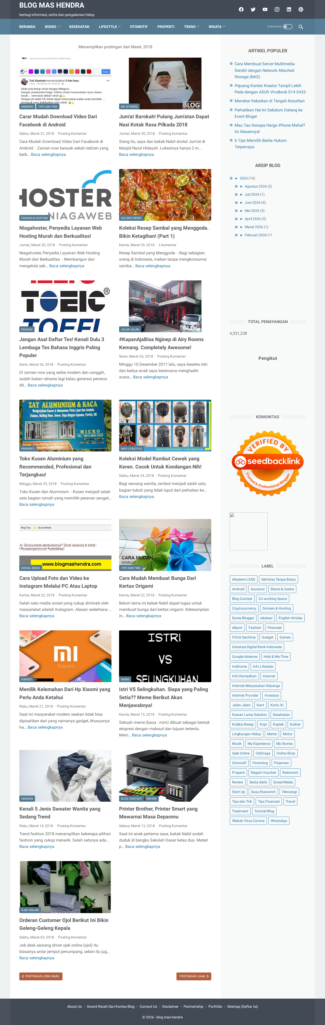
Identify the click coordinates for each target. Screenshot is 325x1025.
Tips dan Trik (47, 106)
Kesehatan (79, 27)
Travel (290, 801)
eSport (237, 628)
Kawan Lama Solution (249, 715)
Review (152, 798)
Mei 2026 (252, 211)
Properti (165, 27)
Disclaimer (170, 1006)
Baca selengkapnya (48, 154)
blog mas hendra (51, 5)
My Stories (129, 106)
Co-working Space (272, 599)
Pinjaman (281, 763)
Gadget (26, 679)
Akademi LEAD (243, 579)
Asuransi (258, 589)
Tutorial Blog (264, 811)
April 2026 (253, 219)
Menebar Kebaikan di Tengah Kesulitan (270, 100)
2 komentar (167, 245)
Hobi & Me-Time (276, 656)
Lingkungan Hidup (246, 734)
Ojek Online (30, 910)
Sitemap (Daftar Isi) (242, 1006)
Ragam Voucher (263, 772)
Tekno (190, 27)
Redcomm (290, 772)
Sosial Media (30, 568)
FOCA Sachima (244, 637)
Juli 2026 (252, 194)
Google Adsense (244, 656)
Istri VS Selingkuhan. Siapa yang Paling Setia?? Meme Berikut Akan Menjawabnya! (163, 697)
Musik (236, 744)
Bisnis (50, 27)
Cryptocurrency (244, 608)
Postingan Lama (193, 976)
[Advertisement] (268, 277)
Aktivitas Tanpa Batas (278, 579)
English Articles (290, 618)
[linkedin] (288, 9)
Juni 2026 (253, 202)
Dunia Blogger (243, 618)
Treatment (240, 811)
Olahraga (263, 753)
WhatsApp (279, 821)
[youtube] (264, 9)
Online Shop (286, 753)
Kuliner (295, 724)
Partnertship (193, 1006)
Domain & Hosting (34, 218)
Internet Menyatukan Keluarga (256, 686)
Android (27, 106)
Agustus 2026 (256, 186)
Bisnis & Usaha (282, 589)
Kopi (263, 724)
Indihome (239, 666)
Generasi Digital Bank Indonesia (257, 647)
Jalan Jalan (130, 329)
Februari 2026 (256, 235)
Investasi (272, 695)
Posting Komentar (72, 133)
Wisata (215, 27)
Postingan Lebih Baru (41, 976)
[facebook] (240, 9)
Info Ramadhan (244, 676)
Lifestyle (108, 27)
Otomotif (139, 27)
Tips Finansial (269, 801)
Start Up (238, 792)
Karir (260, 705)
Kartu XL (277, 705)
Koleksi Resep (131, 218)
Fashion (27, 798)
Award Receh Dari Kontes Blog (111, 1006)
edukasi (26, 329)
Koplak (278, 724)
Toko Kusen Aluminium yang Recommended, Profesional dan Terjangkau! (55, 467)
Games (285, 637)
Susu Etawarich (263, 792)
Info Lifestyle (131, 448)
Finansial (274, 628)
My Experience (259, 744)
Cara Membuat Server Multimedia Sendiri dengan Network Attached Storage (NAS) (265, 70)
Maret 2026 (254, 227)
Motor (287, 734)
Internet (269, 676)
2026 (244, 178)
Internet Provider (245, 695)
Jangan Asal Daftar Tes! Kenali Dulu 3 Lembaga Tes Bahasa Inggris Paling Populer (61, 347)
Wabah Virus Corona (248, 821)
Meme (125, 679)
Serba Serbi (258, 782)
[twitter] (252, 9)
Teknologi (289, 792)
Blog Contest (131, 798)
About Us (74, 1006)
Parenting (260, 763)
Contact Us (148, 1006)
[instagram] (276, 9)
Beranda (27, 27)
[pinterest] (300, 9)
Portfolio (215, 1006)
